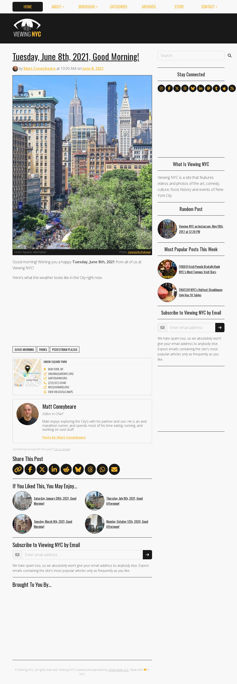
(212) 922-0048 (57, 383)
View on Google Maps (60, 392)
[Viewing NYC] (27, 27)
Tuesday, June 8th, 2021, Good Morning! (75, 56)
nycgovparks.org (58, 387)
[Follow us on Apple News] (224, 88)
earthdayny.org (57, 378)
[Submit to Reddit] (66, 470)
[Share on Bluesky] (78, 470)
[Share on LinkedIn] (54, 470)
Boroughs (87, 6)
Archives (149, 6)
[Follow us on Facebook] (169, 88)
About (56, 6)
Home (28, 6)
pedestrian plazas (64, 349)
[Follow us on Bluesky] (192, 88)
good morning (24, 349)
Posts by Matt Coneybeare (63, 437)
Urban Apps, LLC (118, 670)
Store (179, 6)
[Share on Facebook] (30, 470)
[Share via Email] (114, 470)
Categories (118, 6)
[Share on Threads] (90, 470)
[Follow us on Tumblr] (216, 88)
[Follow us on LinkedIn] (200, 88)
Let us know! (62, 449)
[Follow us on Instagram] (161, 88)
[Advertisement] (140, 27)
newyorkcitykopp (139, 252)
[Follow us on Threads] (185, 88)
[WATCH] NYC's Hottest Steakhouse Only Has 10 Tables (200, 292)
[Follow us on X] (177, 88)
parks (43, 349)
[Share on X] (42, 470)
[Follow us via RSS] (232, 88)
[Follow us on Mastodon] (208, 88)
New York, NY (55, 369)
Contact (208, 6)
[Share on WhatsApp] (102, 470)
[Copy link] (18, 469)
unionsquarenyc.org (61, 374)
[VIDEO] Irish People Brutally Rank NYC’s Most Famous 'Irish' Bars (199, 269)
